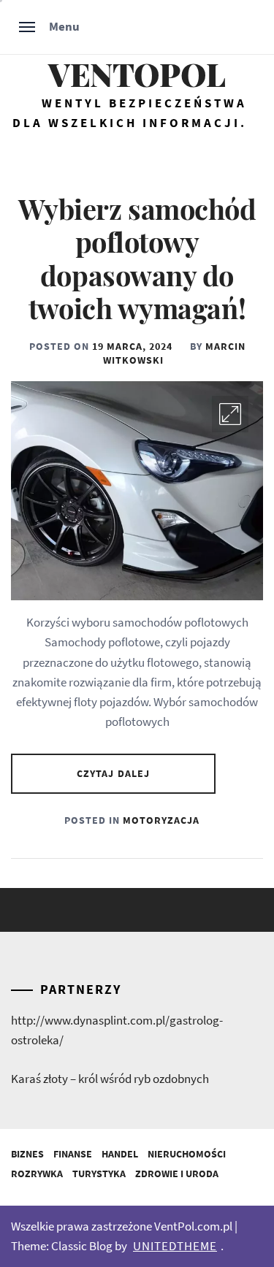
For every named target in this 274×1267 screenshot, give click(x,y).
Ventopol (137, 74)
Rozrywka (37, 1173)
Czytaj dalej (113, 773)
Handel (120, 1153)
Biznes (27, 1153)
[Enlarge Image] (230, 414)
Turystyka (99, 1173)
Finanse (72, 1153)
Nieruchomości (187, 1153)
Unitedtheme (175, 1246)
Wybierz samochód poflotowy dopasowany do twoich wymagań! (137, 258)
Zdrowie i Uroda (176, 1173)
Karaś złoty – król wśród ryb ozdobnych (110, 1079)
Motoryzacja (161, 820)
